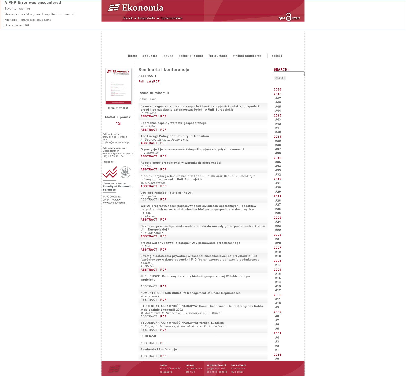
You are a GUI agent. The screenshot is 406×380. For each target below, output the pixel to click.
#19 (278, 252)
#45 (278, 106)
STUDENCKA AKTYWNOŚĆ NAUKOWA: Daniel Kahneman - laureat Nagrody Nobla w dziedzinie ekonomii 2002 (202, 307)
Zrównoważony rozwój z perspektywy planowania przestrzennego (190, 243)
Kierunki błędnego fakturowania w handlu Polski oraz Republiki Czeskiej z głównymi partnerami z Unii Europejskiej (198, 177)
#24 (278, 221)
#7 (277, 320)
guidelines (237, 371)
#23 (278, 226)
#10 (278, 303)
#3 (277, 341)
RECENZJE (149, 336)
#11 (278, 299)
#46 (278, 102)
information (238, 368)
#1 (277, 349)
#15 (278, 278)
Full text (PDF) (150, 81)
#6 (277, 324)
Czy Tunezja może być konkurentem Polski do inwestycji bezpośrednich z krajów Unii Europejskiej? (203, 227)
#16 (278, 273)
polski (277, 56)
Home (132, 56)
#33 (278, 170)
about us (150, 56)
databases (166, 371)
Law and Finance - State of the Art (167, 193)
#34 (278, 166)
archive (190, 371)
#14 (278, 282)
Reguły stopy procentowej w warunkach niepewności (181, 163)
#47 (278, 98)
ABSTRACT (149, 116)
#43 (278, 119)
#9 (277, 307)
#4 (277, 337)
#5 (277, 328)
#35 (278, 162)
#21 (278, 238)
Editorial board (191, 56)
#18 (278, 256)
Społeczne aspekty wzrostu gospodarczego (174, 123)
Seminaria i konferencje (159, 349)
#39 (278, 141)
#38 (278, 145)
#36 (278, 153)
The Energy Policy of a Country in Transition (175, 136)
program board (216, 368)
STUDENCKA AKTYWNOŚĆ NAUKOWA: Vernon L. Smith (182, 323)
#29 (278, 191)
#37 (278, 149)
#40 (278, 132)
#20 (278, 243)
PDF (163, 116)
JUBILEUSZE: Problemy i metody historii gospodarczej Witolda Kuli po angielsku (195, 277)
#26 (278, 208)
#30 (278, 187)
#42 (278, 123)
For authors (218, 56)
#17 (278, 264)
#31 (278, 183)
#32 (278, 174)
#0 (277, 358)
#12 (278, 290)
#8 (277, 316)
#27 (278, 204)
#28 (278, 200)
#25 (278, 212)
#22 (278, 230)
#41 (278, 127)
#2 (277, 345)
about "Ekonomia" (171, 368)
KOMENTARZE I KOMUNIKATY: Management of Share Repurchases (191, 293)
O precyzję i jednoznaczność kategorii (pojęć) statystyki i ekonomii (192, 149)
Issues (168, 56)
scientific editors (217, 371)
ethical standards (247, 56)
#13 (278, 286)
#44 (278, 110)
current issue (194, 368)
